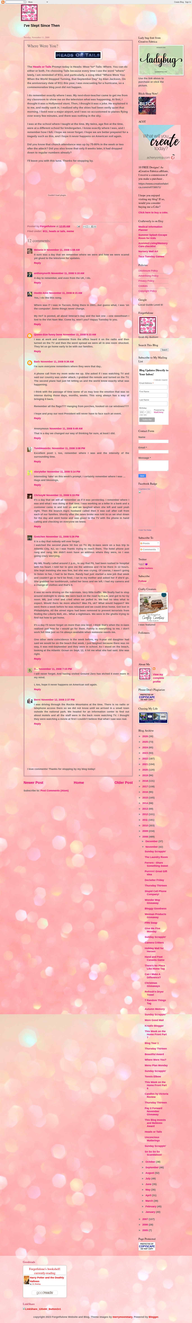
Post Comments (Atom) (54, 790)
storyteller (40, 471)
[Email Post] (78, 226)
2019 (145, 775)
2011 (145, 819)
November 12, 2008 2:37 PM (57, 699)
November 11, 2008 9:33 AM (79, 334)
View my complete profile (158, 678)
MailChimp (158, 412)
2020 (145, 769)
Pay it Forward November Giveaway (153, 1111)
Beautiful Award (154, 1054)
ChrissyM (39, 495)
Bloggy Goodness (155, 908)
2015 (145, 797)
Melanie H (40, 249)
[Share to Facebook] (92, 226)
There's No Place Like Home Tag (155, 967)
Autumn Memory (155, 1008)
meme (70, 231)
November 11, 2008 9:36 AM (57, 361)
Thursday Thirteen (156, 885)
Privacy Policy (146, 280)
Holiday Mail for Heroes (154, 950)
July (148, 1178)
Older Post (124, 783)
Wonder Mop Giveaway (152, 901)
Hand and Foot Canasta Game (154, 958)
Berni (37, 699)
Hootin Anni (41, 292)
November (152, 846)
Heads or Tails (42, 66)
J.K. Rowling (36, 1284)
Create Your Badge (144, 530)
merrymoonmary (122, 1316)
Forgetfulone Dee (144, 489)
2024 (145, 747)
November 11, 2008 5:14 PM (63, 471)
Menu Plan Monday (156, 1065)
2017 (145, 786)
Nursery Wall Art (148, 251)
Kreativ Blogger (154, 1025)
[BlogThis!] (87, 226)
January (150, 1211)
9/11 (45, 231)
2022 (145, 758)
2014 (145, 803)
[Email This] (84, 226)
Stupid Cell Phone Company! (155, 893)
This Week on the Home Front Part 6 (156, 1085)
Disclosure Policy (148, 270)
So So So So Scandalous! (153, 1153)
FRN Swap (151, 922)
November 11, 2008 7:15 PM (55, 668)
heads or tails (57, 231)
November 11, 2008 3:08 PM (68, 448)
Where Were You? (155, 1059)
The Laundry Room (156, 857)
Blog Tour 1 (152, 1043)
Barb (37, 361)
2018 (145, 780)
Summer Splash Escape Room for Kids (152, 236)
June (148, 1184)
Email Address (146, 383)
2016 (145, 791)
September (152, 1167)
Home (79, 783)
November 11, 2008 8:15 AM (65, 292)
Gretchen (39, 536)
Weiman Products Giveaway (155, 916)
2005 (145, 1230)
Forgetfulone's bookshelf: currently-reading (45, 1271)
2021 (145, 764)
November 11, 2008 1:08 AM (63, 249)
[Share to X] (89, 226)
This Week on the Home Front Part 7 (156, 1034)
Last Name (144, 400)
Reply (37, 262)
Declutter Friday (154, 880)
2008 (145, 836)
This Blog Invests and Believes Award (155, 1123)
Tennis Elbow (153, 1076)
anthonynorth (42, 273)
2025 (145, 741)
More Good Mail (154, 1020)
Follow (142, 581)
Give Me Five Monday (152, 930)
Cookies (143, 285)
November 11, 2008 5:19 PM (62, 495)
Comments (149, 549)
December (151, 841)
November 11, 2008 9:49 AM (66, 428)
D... (36, 668)
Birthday (143, 408)
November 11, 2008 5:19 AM (67, 273)
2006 (145, 1224)
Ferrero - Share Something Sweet (156, 864)
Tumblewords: (42, 448)
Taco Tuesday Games (151, 256)
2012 (145, 814)
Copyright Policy (147, 290)
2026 (145, 736)
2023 (145, 752)
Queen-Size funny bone (48, 334)
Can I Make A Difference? (153, 976)
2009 (145, 830)
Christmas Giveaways (152, 984)
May (148, 1189)
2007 (145, 1219)
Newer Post (33, 783)
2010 (145, 825)
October (150, 1161)
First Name (144, 391)
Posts (146, 543)
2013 (145, 808)
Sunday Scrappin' (155, 851)
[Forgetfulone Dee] (146, 526)
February (151, 1206)
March (149, 1200)
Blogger (153, 1316)
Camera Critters (154, 942)
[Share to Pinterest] (95, 226)
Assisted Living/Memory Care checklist (153, 245)
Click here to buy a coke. (153, 212)
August (150, 1172)
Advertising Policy (148, 275)
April (148, 1195)
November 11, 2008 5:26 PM (62, 536)
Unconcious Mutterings (152, 1139)
